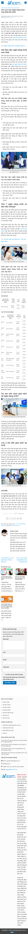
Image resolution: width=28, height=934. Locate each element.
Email (5, 659)
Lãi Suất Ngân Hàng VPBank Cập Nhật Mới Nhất (6, 578)
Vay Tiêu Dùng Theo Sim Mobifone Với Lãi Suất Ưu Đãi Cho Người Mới (13, 745)
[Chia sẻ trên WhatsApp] (7, 518)
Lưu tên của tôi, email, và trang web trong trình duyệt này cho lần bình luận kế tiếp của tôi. (14, 677)
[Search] (25, 2)
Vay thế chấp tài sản (8, 712)
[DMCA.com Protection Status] (14, 932)
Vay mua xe (6, 715)
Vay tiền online (7, 704)
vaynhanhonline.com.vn (20, 37)
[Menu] (2, 2)
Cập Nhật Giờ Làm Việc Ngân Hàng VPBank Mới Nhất (7, 559)
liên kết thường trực (15, 525)
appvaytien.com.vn (11, 769)
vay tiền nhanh (6, 707)
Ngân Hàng (16, 7)
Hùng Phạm (10, 17)
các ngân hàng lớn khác (19, 64)
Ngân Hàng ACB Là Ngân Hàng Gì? (14, 46)
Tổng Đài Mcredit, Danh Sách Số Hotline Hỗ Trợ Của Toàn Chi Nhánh (14, 753)
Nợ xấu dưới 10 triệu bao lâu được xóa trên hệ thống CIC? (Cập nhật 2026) (14, 741)
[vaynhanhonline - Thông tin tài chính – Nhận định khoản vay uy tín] (14, 2)
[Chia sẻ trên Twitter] (12, 518)
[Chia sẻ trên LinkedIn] (20, 518)
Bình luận (6, 639)
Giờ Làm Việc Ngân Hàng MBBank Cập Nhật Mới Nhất (21, 559)
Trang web (6, 667)
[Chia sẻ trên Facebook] (10, 518)
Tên (4, 652)
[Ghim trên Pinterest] (18, 518)
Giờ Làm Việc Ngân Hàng (7, 7)
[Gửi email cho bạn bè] (15, 518)
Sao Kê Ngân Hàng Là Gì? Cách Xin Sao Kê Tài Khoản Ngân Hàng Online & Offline (6, 606)
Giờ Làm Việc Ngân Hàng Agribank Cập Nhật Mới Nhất (20, 578)
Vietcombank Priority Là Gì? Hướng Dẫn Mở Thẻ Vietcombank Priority (13, 749)
